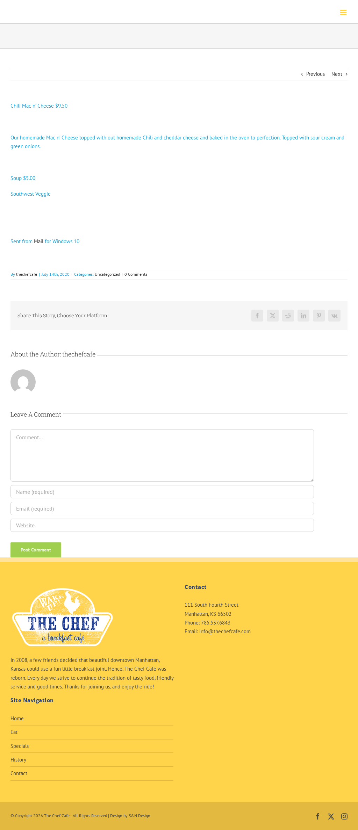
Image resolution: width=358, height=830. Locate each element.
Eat (13, 732)
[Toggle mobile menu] (344, 12)
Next (336, 74)
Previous (315, 74)
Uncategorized (107, 274)
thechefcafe (26, 274)
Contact (18, 773)
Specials (19, 746)
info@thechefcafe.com (225, 631)
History (18, 759)
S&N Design (139, 815)
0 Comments (135, 274)
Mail (38, 241)
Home (17, 718)
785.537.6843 (215, 622)
